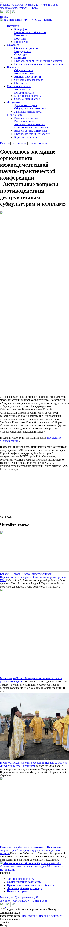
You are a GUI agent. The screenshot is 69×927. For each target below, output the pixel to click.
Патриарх (13, 25)
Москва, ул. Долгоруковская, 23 (19, 4)
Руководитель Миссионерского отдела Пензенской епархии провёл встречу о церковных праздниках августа (30, 850)
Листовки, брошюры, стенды (24, 888)
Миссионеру (14, 114)
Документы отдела (25, 105)
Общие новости (23, 70)
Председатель (22, 51)
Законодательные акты (28, 111)
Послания (20, 38)
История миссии (24, 92)
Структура (20, 54)
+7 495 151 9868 (48, 4)
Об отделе (13, 44)
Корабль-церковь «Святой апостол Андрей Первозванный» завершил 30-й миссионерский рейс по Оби (33, 577)
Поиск (4, 16)
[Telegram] (3, 13)
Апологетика (22, 89)
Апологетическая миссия (29, 124)
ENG (35, 7)
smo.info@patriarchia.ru (13, 7)
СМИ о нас (21, 83)
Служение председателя (28, 79)
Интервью (20, 35)
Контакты (20, 57)
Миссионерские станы (27, 95)
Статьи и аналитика (19, 86)
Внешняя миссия (24, 121)
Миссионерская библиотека (31, 127)
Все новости (14, 67)
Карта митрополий (25, 137)
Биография (20, 29)
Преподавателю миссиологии (32, 133)
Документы (14, 102)
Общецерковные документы (31, 108)
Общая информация (26, 48)
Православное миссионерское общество (38, 60)
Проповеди (21, 41)
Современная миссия (27, 98)
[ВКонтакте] (8, 13)
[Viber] (13, 13)
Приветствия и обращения (30, 32)
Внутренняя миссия (26, 117)
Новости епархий (24, 73)
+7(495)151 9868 (37, 900)
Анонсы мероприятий (27, 76)
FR (29, 7)
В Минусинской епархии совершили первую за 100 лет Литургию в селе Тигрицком (33, 764)
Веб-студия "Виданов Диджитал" (42, 915)
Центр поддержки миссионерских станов (39, 63)
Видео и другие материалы (30, 130)
